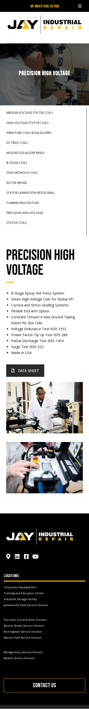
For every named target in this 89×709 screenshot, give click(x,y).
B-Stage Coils (16, 163)
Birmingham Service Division (23, 631)
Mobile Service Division (19, 658)
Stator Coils (16, 223)
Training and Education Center (24, 593)
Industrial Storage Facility (20, 599)
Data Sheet (28, 370)
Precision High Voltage (24, 213)
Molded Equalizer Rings (25, 153)
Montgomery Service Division (23, 652)
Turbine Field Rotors (22, 203)
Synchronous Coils (22, 173)
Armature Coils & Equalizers (28, 133)
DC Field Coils (17, 143)
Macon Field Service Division (23, 637)
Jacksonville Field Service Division (26, 605)
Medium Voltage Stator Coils (29, 113)
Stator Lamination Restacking (30, 193)
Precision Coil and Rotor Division (25, 619)
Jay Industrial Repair (44, 6)
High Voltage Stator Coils (27, 123)
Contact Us (44, 685)
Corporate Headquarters (20, 587)
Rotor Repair (16, 183)
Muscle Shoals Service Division (24, 625)
